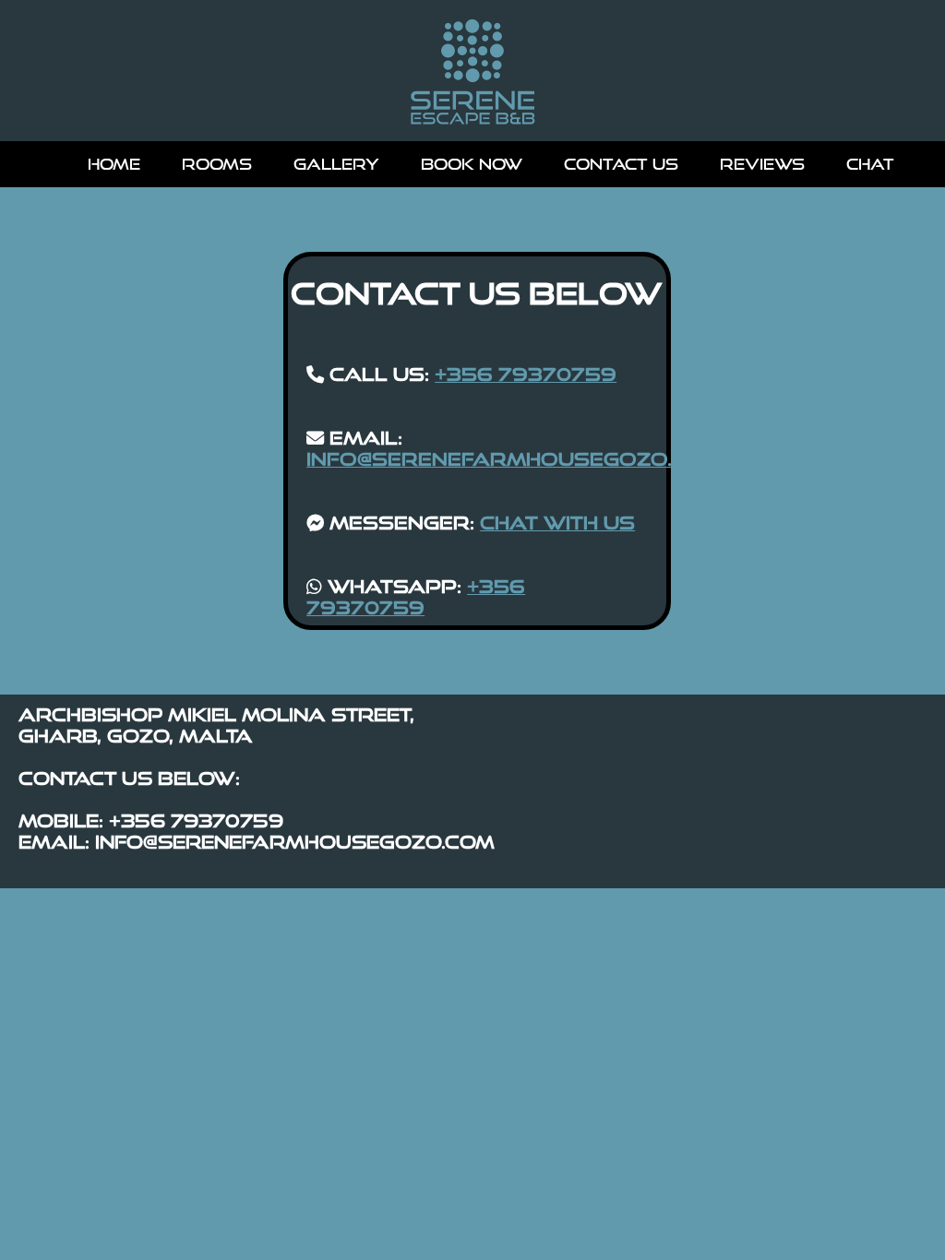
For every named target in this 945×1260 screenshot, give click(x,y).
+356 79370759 (525, 374)
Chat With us (557, 522)
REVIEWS (762, 163)
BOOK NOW (471, 163)
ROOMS (217, 163)
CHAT (870, 163)
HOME (114, 163)
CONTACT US (621, 163)
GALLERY (336, 163)
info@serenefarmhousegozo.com (514, 459)
